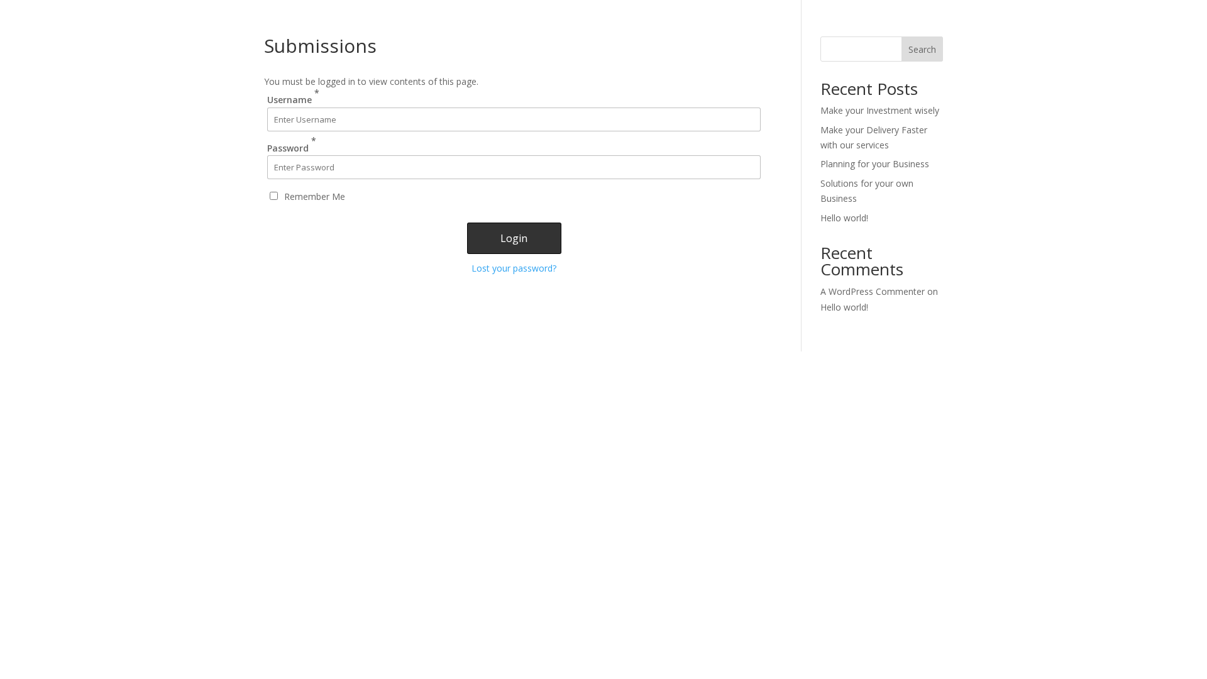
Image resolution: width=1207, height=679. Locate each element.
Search (922, 49)
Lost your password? (513, 268)
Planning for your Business (874, 164)
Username (293, 96)
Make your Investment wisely (879, 110)
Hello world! (844, 218)
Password (291, 144)
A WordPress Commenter (872, 291)
